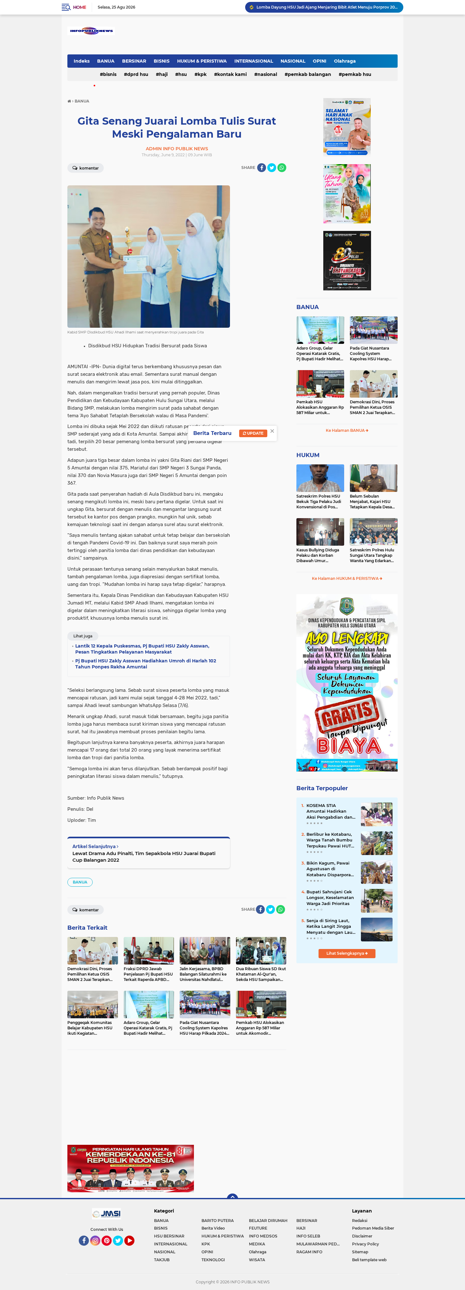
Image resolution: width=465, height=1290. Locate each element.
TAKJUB (162, 1259)
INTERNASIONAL (253, 61)
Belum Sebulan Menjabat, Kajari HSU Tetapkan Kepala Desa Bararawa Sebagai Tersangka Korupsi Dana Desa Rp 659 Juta (373, 502)
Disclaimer (362, 1236)
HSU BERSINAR (169, 1236)
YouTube (133, 1248)
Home (79, 7)
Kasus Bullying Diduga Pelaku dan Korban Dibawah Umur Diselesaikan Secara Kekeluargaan (317, 555)
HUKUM (307, 455)
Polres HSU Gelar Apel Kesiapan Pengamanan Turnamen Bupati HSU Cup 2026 (327, 7)
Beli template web (369, 1259)
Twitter (121, 1248)
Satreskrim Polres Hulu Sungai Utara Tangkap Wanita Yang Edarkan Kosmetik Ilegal (372, 555)
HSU (182, 74)
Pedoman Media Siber (373, 1228)
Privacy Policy (365, 1244)
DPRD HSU (137, 74)
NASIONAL (293, 61)
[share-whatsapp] (281, 167)
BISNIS (162, 61)
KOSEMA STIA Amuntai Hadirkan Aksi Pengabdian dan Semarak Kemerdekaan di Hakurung (329, 811)
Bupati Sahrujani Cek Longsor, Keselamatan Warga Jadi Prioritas (330, 897)
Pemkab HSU (356, 74)
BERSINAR (134, 61)
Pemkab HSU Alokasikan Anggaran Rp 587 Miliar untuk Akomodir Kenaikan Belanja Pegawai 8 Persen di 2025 (320, 407)
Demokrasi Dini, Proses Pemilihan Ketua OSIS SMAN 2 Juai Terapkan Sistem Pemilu (372, 407)
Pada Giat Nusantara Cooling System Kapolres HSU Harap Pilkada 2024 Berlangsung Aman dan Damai (372, 354)
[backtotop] (232, 1199)
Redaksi (359, 1220)
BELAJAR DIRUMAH (268, 1220)
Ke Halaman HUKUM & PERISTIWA (346, 578)
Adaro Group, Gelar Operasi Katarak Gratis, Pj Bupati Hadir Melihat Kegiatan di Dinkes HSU (319, 354)
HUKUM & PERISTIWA (202, 61)
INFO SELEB (308, 1236)
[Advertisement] (176, 1100)
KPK (202, 74)
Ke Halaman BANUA (346, 430)
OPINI (319, 61)
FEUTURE (258, 1228)
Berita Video (213, 1228)
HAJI (163, 74)
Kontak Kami (232, 74)
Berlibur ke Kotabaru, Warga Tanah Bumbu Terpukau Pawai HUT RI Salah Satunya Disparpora (329, 840)
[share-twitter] (271, 167)
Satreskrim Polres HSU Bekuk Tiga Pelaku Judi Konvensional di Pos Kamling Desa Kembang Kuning (319, 502)
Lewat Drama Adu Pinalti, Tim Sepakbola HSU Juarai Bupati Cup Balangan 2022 (143, 856)
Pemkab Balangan (309, 74)
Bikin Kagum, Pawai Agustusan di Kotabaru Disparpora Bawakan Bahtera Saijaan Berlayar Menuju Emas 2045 (329, 869)
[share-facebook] (261, 167)
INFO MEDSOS (263, 1236)
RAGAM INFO (309, 1252)
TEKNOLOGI (213, 1259)
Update (255, 433)
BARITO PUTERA (218, 1220)
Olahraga (345, 61)
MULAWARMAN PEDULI (319, 1244)
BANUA (106, 61)
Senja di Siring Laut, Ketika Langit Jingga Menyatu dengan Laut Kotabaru (330, 926)
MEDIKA (257, 1244)
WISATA (257, 1259)
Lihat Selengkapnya (345, 953)
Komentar (88, 168)
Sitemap (360, 1252)
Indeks (82, 61)
